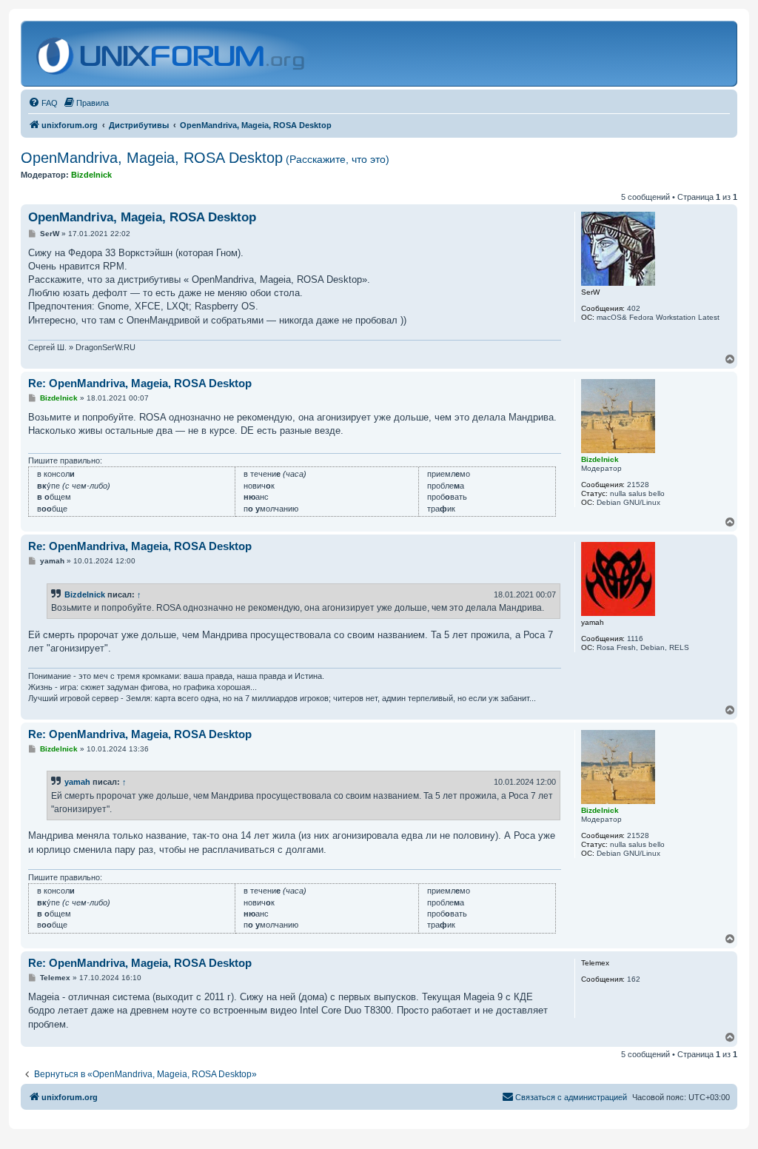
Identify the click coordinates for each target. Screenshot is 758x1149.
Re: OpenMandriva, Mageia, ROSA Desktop (140, 383)
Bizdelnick (84, 594)
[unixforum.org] (172, 53)
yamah (77, 781)
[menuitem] (43, 103)
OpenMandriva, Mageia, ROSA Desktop (205, 158)
